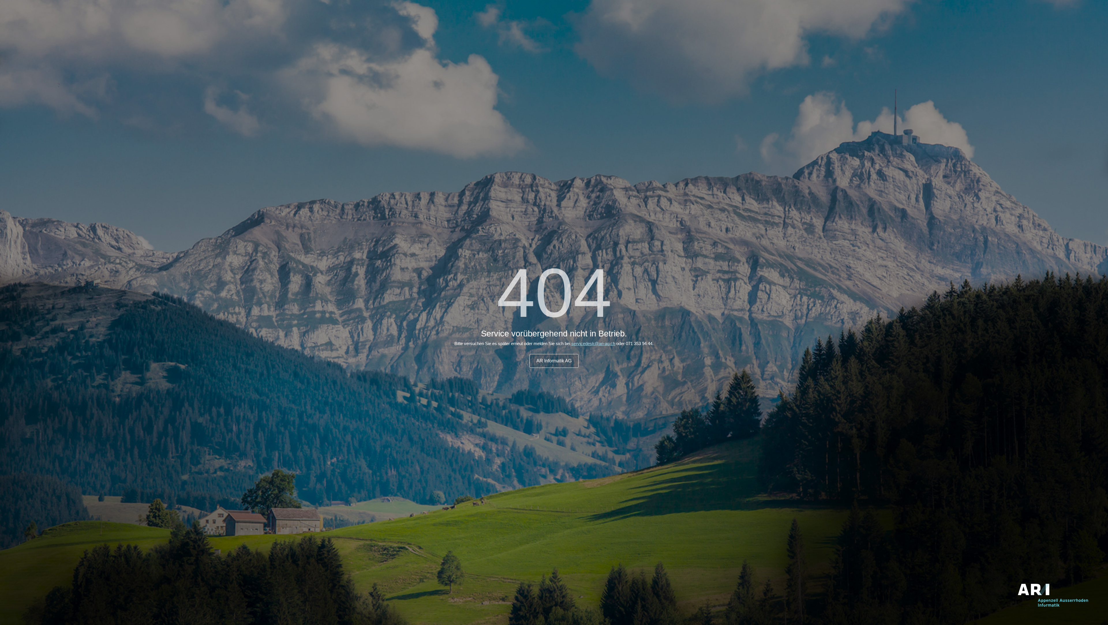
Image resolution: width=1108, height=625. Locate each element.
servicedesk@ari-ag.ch (593, 343)
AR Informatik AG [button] (554, 360)
